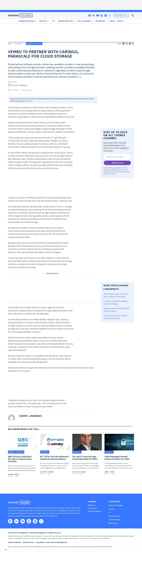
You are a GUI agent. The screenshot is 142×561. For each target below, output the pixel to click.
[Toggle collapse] (6, 549)
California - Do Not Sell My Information (51, 542)
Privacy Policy (110, 174)
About (112, 21)
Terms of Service (14, 542)
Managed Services (34, 44)
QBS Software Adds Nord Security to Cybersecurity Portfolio (20, 459)
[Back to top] (137, 554)
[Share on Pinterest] (130, 44)
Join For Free (117, 163)
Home (10, 44)
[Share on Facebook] (123, 44)
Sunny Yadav (109, 472)
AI (53, 21)
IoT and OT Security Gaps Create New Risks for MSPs (85, 457)
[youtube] (97, 15)
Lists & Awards (114, 519)
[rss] (101, 15)
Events (120, 21)
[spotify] (105, 15)
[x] (109, 15)
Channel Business (27, 21)
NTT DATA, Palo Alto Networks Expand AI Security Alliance (54, 457)
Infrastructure (65, 21)
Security (43, 21)
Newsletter (122, 15)
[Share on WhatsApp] (133, 44)
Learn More (29, 101)
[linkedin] (93, 15)
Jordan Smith (13, 474)
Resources (113, 523)
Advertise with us (95, 511)
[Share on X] (127, 44)
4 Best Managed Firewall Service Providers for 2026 (117, 457)
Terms (128, 172)
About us (91, 505)
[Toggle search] (132, 15)
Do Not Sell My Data (119, 546)
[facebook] (89, 15)
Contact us (92, 508)
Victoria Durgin (47, 472)
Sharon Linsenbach (20, 85)
